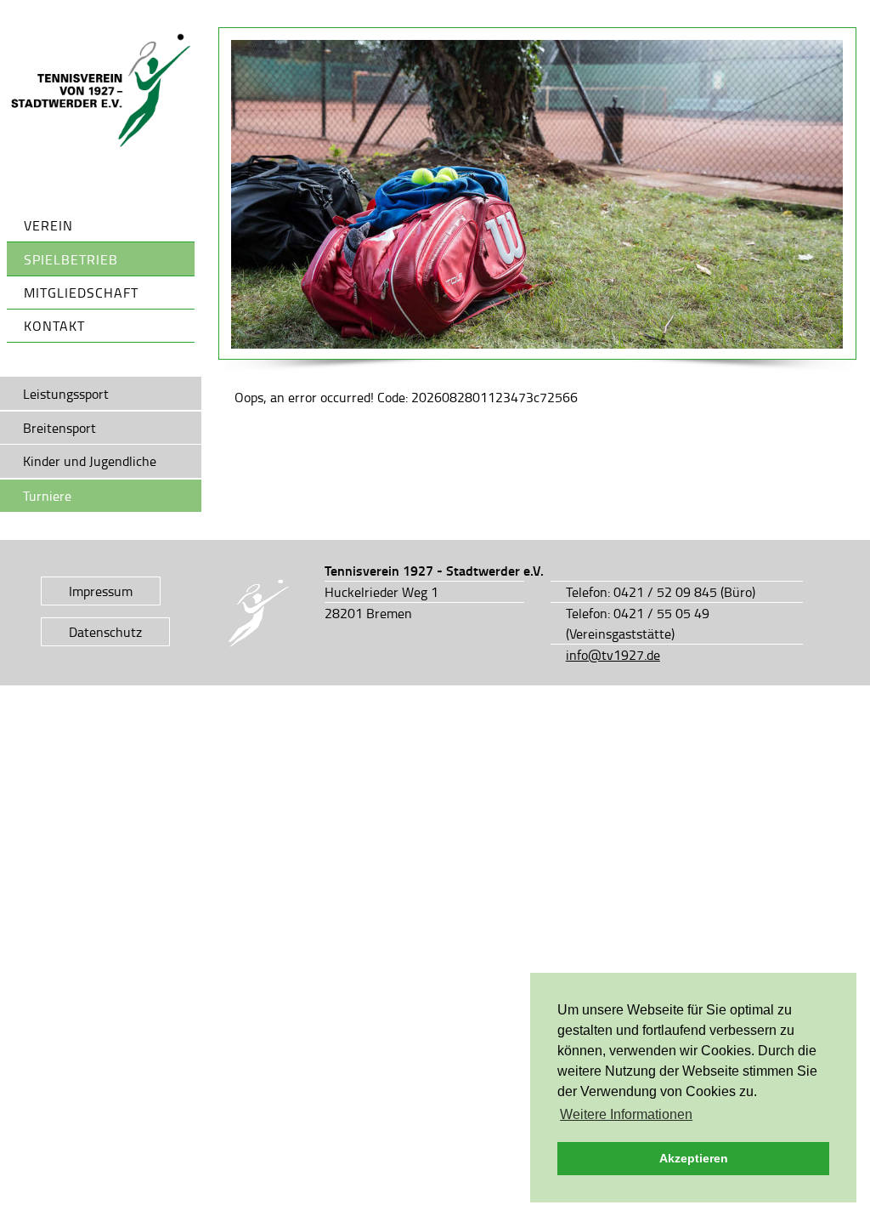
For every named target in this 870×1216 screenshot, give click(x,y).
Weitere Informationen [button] (626, 1114)
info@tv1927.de (613, 654)
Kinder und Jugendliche (89, 461)
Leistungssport (66, 393)
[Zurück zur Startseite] (101, 91)
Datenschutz (105, 631)
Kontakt (54, 325)
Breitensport (59, 427)
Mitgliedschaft (81, 292)
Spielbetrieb (71, 259)
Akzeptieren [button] (693, 1158)
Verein (48, 225)
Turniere (47, 495)
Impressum (101, 591)
